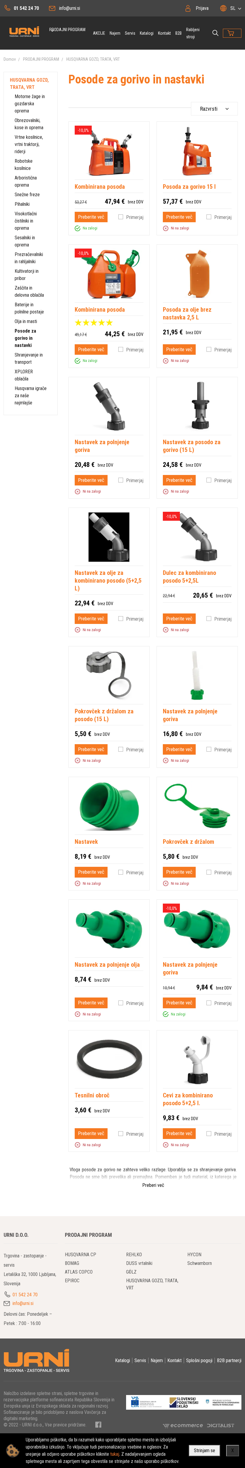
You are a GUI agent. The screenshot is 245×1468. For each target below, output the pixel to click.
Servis (130, 33)
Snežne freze (27, 194)
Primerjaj (134, 217)
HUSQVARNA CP (80, 1254)
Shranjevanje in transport (29, 358)
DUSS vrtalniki (139, 1263)
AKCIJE (99, 33)
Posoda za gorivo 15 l (189, 186)
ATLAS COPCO (79, 1272)
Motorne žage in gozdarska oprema (30, 104)
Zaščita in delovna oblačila (29, 291)
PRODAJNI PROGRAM (67, 29)
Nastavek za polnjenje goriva (102, 445)
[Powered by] (185, 1425)
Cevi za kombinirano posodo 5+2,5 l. (188, 1099)
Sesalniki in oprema (25, 241)
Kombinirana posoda (100, 186)
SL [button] (232, 8)
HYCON (194, 1254)
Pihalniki (22, 204)
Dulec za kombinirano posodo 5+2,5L (189, 576)
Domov (10, 59)
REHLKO (134, 1254)
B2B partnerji (229, 1360)
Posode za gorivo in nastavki (25, 338)
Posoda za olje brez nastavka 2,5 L (187, 313)
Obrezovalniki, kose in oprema (29, 124)
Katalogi (147, 33)
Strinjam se (204, 1450)
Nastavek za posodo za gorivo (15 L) (191, 445)
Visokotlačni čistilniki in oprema (26, 221)
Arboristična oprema (26, 181)
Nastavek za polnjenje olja (107, 964)
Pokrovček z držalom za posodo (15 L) (104, 715)
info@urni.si (69, 8)
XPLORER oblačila (24, 375)
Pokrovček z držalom (188, 841)
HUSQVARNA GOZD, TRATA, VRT (93, 59)
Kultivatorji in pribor (27, 274)
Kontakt (164, 33)
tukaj (114, 1454)
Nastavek (86, 841)
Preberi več (153, 1185)
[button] (77, 228)
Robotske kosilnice (24, 164)
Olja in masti (26, 321)
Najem (115, 33)
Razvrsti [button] (209, 109)
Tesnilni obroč (92, 1095)
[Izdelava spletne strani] (220, 1425)
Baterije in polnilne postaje (29, 308)
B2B (178, 33)
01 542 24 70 (26, 8)
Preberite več (91, 217)
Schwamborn (199, 1263)
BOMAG (72, 1263)
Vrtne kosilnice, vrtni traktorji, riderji (29, 144)
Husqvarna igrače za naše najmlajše (31, 396)
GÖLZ (131, 1272)
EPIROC (72, 1280)
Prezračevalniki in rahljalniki (29, 258)
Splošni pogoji (199, 1360)
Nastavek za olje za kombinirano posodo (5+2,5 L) (108, 580)
